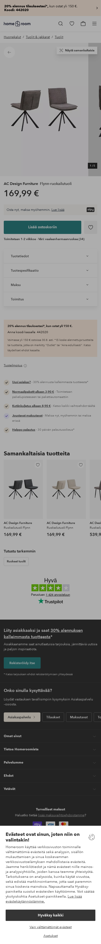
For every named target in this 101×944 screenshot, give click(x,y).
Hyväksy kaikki (50, 915)
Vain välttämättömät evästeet (51, 927)
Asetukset (50, 936)
